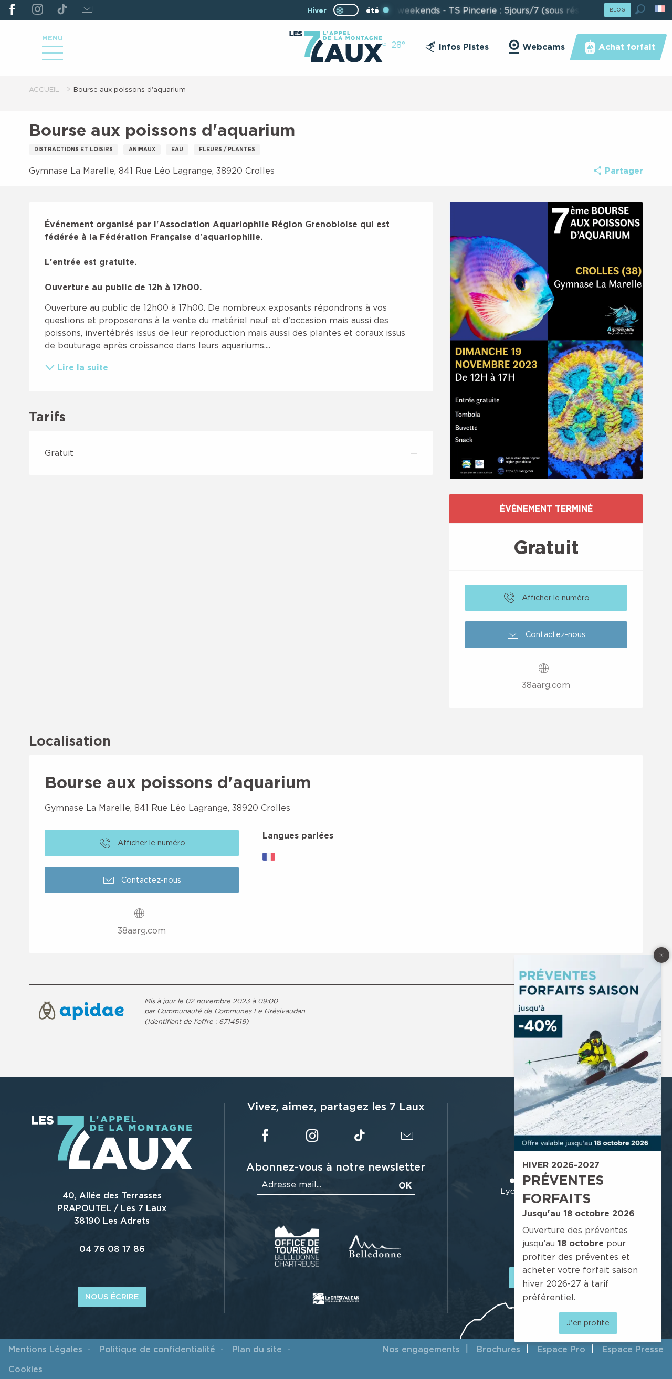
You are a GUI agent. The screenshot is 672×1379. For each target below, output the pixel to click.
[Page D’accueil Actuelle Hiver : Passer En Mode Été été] (346, 10)
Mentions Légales (45, 1349)
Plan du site (257, 1349)
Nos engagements (421, 1349)
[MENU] (52, 56)
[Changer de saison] (349, 10)
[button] (640, 9)
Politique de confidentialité (157, 1349)
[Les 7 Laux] (112, 1167)
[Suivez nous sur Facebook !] (12, 10)
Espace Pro (561, 1349)
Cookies (25, 1369)
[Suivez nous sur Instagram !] (37, 10)
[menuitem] (335, 48)
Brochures (498, 1349)
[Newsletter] (87, 10)
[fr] (660, 8)
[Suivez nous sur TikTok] (62, 10)
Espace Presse (633, 1349)
